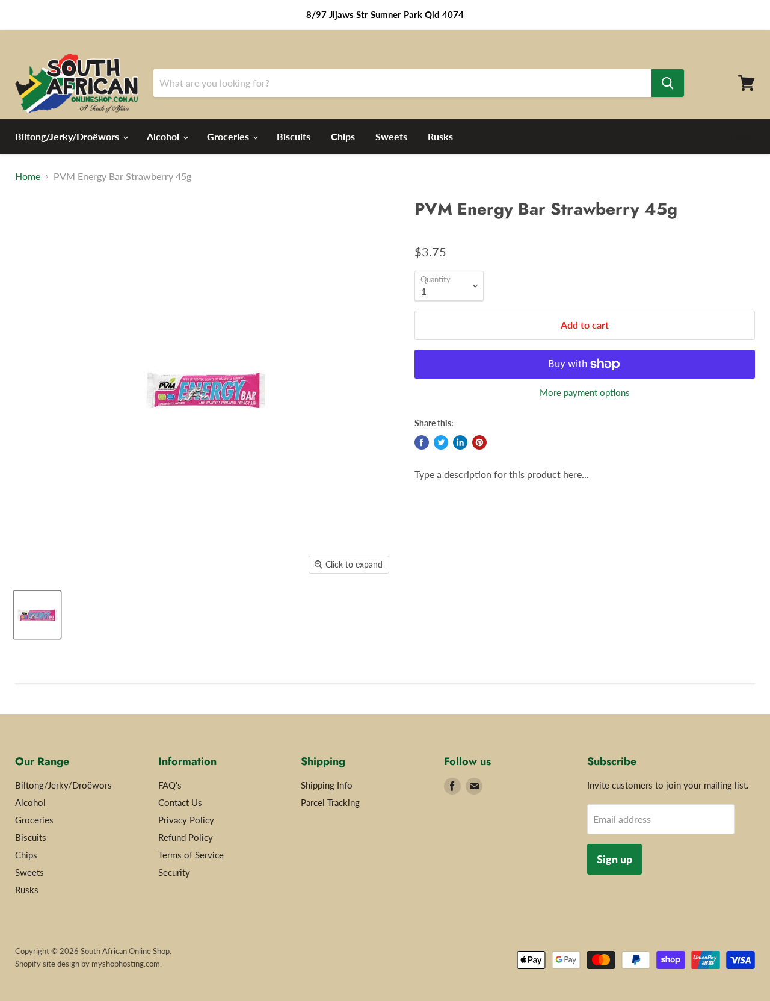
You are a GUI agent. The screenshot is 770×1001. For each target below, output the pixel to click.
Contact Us (180, 802)
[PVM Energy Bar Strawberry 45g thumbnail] (37, 615)
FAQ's (170, 784)
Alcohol (164, 136)
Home (27, 176)
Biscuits (293, 136)
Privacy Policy (186, 819)
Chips (343, 136)
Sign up (614, 859)
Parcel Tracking (330, 802)
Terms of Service (191, 854)
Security (174, 872)
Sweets (391, 136)
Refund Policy (185, 837)
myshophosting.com (125, 963)
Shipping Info (327, 784)
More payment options (585, 393)
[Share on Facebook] (421, 442)
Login (741, 136)
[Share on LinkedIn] (460, 442)
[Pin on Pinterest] (479, 442)
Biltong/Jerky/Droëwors (68, 136)
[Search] (667, 83)
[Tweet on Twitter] (441, 442)
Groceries (229, 136)
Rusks (440, 136)
